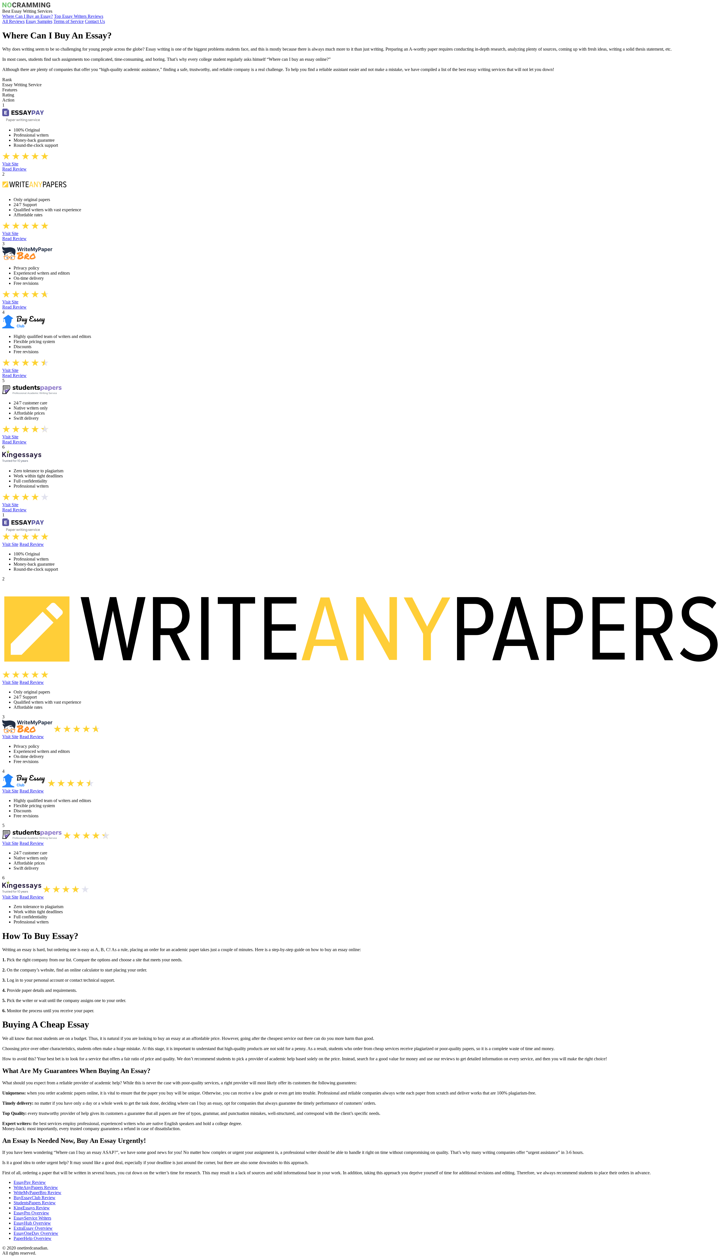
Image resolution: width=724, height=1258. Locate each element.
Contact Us (95, 21)
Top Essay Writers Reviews (78, 16)
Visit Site (10, 163)
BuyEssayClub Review (34, 1197)
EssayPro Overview (31, 1212)
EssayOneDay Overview (36, 1233)
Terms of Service (68, 21)
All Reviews (13, 21)
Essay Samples (39, 21)
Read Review (14, 169)
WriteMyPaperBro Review (37, 1192)
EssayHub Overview (32, 1223)
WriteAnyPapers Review (36, 1187)
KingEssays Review (32, 1207)
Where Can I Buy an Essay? (27, 16)
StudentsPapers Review (35, 1202)
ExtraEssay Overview (33, 1228)
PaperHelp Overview (32, 1238)
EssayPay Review (30, 1182)
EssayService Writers (32, 1218)
